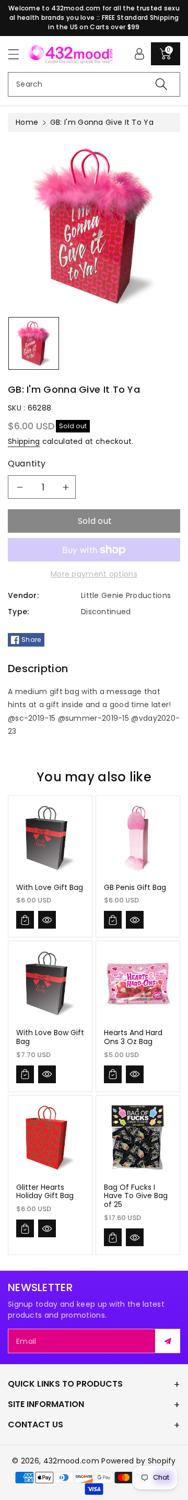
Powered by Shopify (138, 1461)
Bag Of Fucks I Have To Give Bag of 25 (136, 1196)
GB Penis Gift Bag (135, 887)
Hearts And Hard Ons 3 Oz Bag (133, 1037)
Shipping (24, 441)
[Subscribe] (167, 1341)
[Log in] (139, 53)
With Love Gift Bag (49, 887)
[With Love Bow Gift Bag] (50, 983)
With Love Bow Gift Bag (50, 1037)
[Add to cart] (25, 920)
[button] (18, 54)
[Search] (161, 84)
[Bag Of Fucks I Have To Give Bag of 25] (138, 1137)
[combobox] (94, 84)
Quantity (27, 464)
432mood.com (71, 1461)
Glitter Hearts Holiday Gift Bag (45, 1191)
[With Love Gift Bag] (50, 838)
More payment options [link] (94, 574)
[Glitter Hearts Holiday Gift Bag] (50, 1137)
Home (27, 122)
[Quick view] (47, 920)
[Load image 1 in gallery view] (33, 343)
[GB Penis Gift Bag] (138, 838)
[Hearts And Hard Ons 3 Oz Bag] (138, 983)
